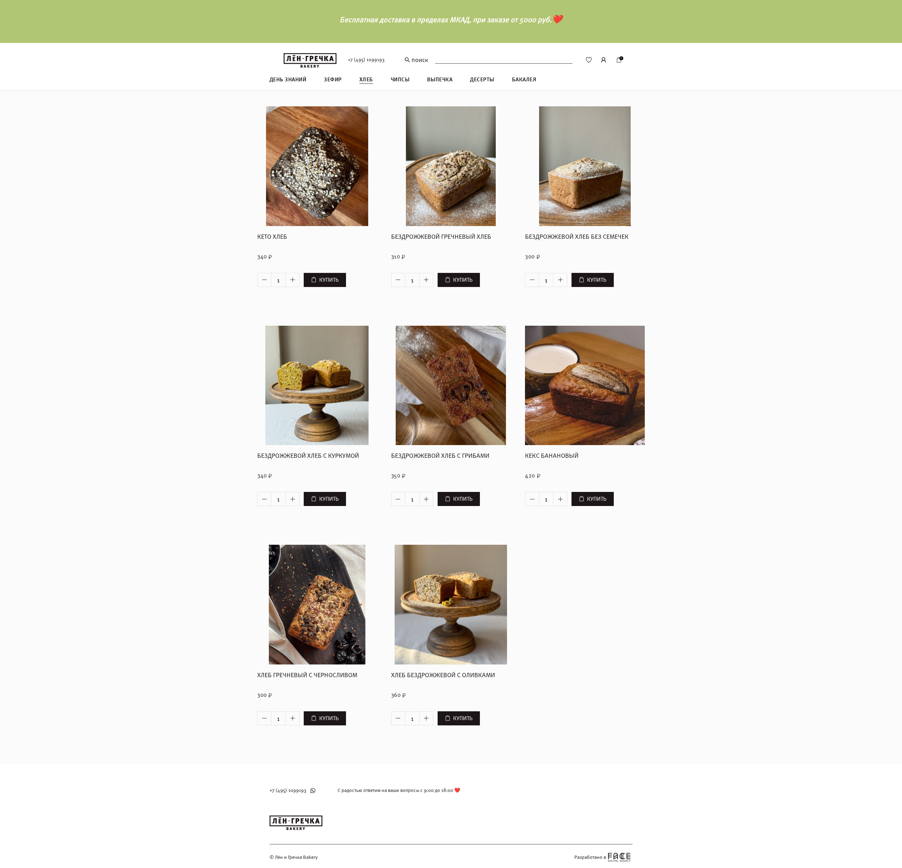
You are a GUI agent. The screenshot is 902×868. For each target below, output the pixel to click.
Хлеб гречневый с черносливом (307, 675)
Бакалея (524, 79)
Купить (329, 280)
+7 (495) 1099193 (366, 59)
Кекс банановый (552, 456)
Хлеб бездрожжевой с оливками (443, 675)
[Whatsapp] (312, 790)
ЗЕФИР (332, 79)
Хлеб (366, 79)
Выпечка (439, 79)
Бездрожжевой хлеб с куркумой (308, 456)
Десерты (482, 79)
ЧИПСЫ (400, 79)
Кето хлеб (272, 237)
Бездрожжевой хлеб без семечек (577, 237)
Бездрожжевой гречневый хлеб (441, 237)
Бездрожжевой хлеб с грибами (440, 456)
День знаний (288, 79)
